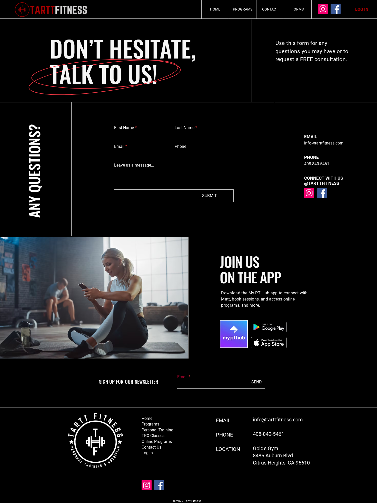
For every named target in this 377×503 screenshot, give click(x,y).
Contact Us (151, 447)
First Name (124, 128)
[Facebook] (336, 9)
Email (119, 146)
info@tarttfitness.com (323, 143)
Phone (180, 146)
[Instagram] (323, 9)
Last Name (184, 128)
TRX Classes (153, 435)
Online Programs (157, 441)
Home (147, 418)
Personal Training (157, 430)
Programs (150, 424)
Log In (147, 452)
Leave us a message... (134, 165)
